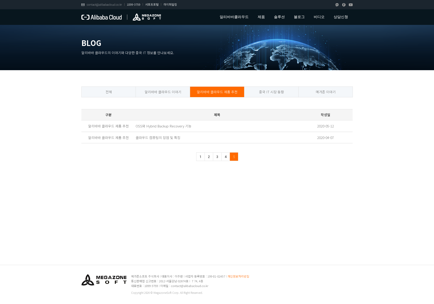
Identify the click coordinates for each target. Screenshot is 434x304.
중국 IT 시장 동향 (271, 91)
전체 (109, 91)
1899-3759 (133, 4)
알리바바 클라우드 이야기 (163, 91)
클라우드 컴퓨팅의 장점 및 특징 (158, 137)
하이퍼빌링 (170, 4)
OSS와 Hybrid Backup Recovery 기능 (163, 126)
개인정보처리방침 (238, 276)
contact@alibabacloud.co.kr (104, 4)
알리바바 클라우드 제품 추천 (217, 91)
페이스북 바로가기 (344, 5)
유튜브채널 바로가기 (351, 5)
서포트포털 (152, 4)
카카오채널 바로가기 (337, 5)
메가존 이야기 (326, 91)
